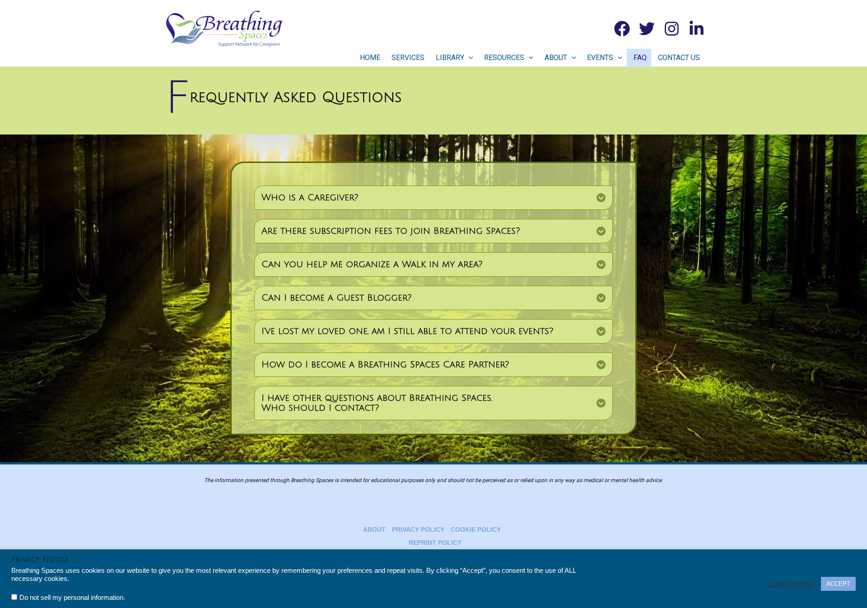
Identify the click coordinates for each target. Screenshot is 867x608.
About (556, 57)
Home (370, 57)
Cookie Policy (476, 529)
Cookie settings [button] (791, 584)
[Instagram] (672, 29)
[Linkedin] (696, 29)
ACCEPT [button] (838, 583)
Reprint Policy (435, 542)
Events (600, 57)
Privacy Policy (418, 529)
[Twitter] (647, 29)
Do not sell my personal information (71, 597)
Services (408, 57)
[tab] (433, 198)
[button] (468, 58)
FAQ (640, 57)
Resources (504, 57)
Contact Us (679, 57)
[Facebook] (622, 29)
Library (450, 57)
